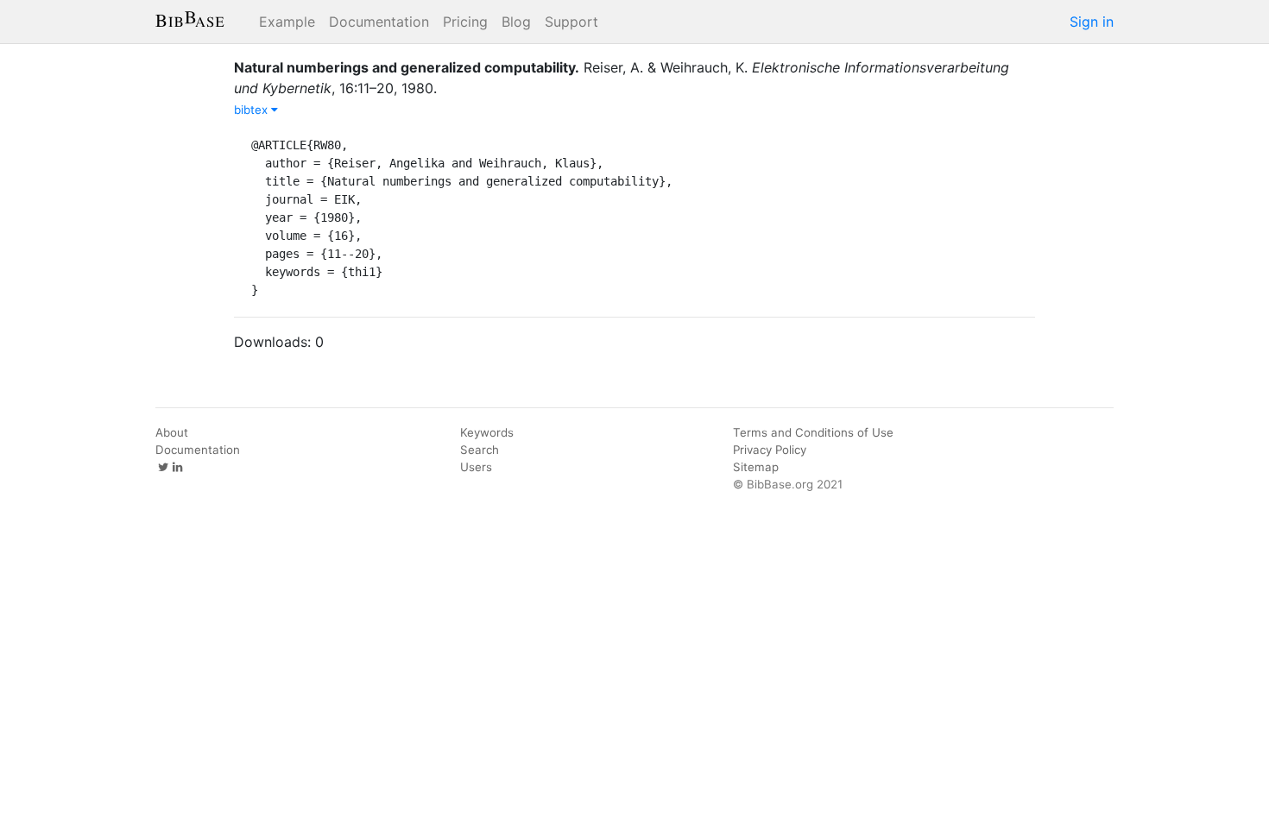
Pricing (465, 21)
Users (476, 467)
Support (571, 21)
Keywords (487, 432)
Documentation (379, 21)
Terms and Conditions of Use (813, 432)
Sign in (1092, 21)
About (171, 432)
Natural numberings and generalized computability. (406, 67)
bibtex (252, 110)
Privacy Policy (769, 450)
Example (287, 21)
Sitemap (756, 467)
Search (479, 450)
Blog (516, 21)
